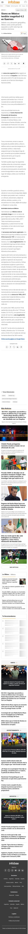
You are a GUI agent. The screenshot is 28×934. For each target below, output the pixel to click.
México (3, 10)
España (22, 878)
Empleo (17, 895)
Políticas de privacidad (14, 920)
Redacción (11, 895)
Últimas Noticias (16, 886)
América (6, 878)
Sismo (3, 395)
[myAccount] (25, 2)
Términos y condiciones (14, 917)
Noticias (15, 401)
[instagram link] (12, 870)
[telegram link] (19, 870)
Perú (21, 882)
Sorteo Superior (11, 6)
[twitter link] (9, 870)
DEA (17, 6)
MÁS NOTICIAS (14, 567)
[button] (2, 2)
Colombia (17, 878)
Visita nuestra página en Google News (13, 339)
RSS (23, 886)
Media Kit (16, 908)
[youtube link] (15, 870)
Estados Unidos (10, 882)
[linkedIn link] (22, 870)
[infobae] (14, 2)
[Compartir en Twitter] (11, 63)
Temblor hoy (11, 395)
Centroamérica (7, 886)
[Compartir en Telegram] (18, 63)
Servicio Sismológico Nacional (9, 398)
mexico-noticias (6, 401)
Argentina (11, 878)
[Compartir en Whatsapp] (4, 63)
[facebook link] (5, 870)
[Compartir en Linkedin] (15, 63)
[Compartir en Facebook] (8, 63)
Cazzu (20, 6)
